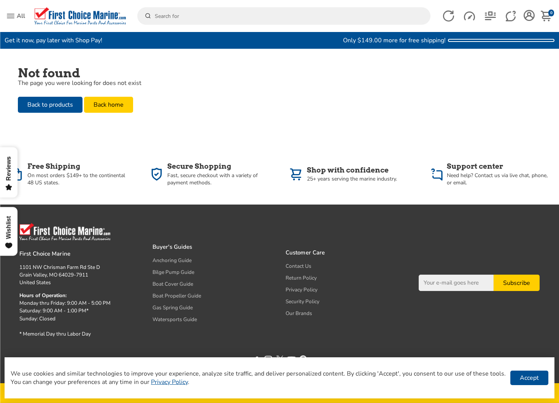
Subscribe (516, 283)
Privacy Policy (302, 289)
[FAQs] (511, 16)
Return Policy (301, 277)
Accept (529, 378)
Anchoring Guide (172, 260)
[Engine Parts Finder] (469, 16)
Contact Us (298, 266)
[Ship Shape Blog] (490, 16)
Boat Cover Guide (172, 284)
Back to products (50, 105)
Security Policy (302, 301)
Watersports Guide (174, 319)
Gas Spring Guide (172, 307)
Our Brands (299, 313)
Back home (109, 105)
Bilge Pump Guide (173, 272)
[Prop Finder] (448, 16)
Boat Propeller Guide (176, 295)
